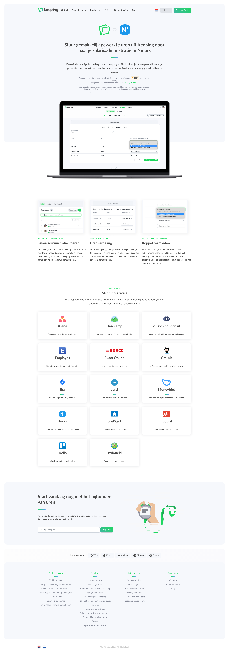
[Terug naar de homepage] (48, 9)
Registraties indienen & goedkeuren (56, 593)
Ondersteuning (121, 10)
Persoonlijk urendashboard (95, 617)
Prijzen (107, 10)
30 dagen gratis (131, 83)
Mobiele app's (55, 597)
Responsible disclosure (134, 601)
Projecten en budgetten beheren (56, 584)
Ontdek (65, 10)
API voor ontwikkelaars (134, 597)
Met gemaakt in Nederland (114, 647)
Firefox (156, 555)
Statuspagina (134, 584)
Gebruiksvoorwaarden (134, 589)
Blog (133, 10)
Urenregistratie (95, 580)
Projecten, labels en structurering (95, 589)
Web (95, 555)
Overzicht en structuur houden (55, 589)
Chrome (140, 555)
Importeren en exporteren (95, 625)
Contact (173, 580)
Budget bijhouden (95, 593)
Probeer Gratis (182, 10)
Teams (95, 621)
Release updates (173, 584)
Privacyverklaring (134, 593)
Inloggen (166, 10)
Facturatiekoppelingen (56, 601)
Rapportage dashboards (95, 597)
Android (125, 555)
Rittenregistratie (94, 584)
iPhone (109, 555)
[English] (39, 647)
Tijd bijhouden (56, 580)
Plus (136, 78)
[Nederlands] (44, 647)
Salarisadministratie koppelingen (56, 605)
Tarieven (95, 605)
